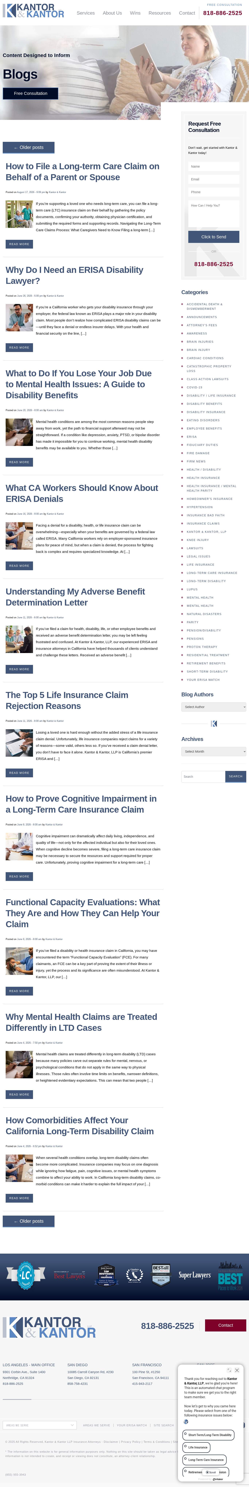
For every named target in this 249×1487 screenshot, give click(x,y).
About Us (112, 13)
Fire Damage (198, 453)
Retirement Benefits (206, 663)
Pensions (195, 638)
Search (236, 776)
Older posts (29, 147)
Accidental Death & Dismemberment (205, 306)
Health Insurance (203, 477)
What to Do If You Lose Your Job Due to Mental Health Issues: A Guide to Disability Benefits (79, 384)
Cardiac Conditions (205, 358)
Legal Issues (199, 556)
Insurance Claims (203, 523)
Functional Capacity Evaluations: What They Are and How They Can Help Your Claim (83, 913)
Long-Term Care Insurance (212, 572)
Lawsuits (195, 548)
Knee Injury (198, 540)
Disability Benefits (204, 403)
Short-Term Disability (207, 671)
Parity (193, 622)
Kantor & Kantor (57, 192)
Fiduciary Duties (202, 445)
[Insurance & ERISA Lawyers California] (33, 10)
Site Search (164, 1425)
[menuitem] (86, 13)
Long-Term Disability (206, 581)
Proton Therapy (202, 646)
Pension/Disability (204, 630)
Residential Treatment (208, 655)
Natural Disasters (204, 614)
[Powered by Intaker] (218, 1479)
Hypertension (200, 507)
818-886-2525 (222, 13)
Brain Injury (198, 349)
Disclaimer (111, 1441)
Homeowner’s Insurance (210, 498)
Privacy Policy (131, 1441)
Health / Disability (204, 469)
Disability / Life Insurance (211, 395)
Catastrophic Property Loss (209, 368)
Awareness (197, 333)
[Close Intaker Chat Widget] (237, 1370)
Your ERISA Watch (203, 679)
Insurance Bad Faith (206, 515)
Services (86, 13)
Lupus (192, 589)
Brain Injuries (200, 341)
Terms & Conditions (156, 1441)
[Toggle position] (229, 1370)
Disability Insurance (206, 412)
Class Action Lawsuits (208, 379)
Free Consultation (30, 93)
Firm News (196, 461)
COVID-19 (194, 387)
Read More (19, 244)
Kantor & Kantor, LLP (207, 531)
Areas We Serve (96, 1425)
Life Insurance (201, 564)
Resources (160, 13)
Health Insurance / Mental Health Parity (211, 488)
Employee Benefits (204, 428)
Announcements (202, 317)
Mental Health (200, 597)
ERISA (192, 436)
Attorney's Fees (202, 325)
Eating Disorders (203, 420)
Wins (135, 13)
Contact (187, 13)
